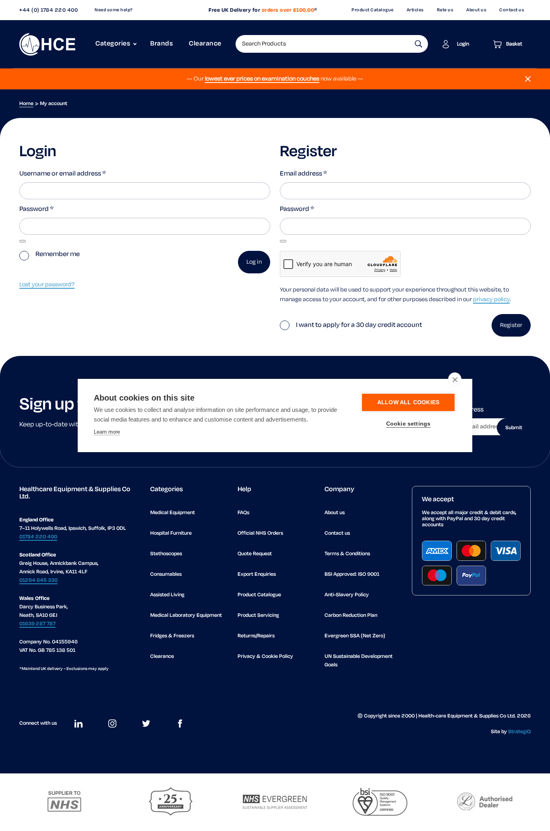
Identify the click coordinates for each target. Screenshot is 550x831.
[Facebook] (180, 723)
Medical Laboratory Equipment (186, 615)
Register (511, 325)
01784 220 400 (38, 537)
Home (26, 104)
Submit (513, 428)
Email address (303, 174)
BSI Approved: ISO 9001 (352, 574)
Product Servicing (258, 615)
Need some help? (114, 10)
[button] (418, 44)
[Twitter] (146, 723)
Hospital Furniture (171, 533)
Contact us (511, 10)
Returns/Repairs (256, 636)
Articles (415, 10)
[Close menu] (528, 79)
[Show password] (22, 241)
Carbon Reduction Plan (351, 615)
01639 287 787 (37, 624)
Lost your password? (46, 284)
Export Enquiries (257, 574)
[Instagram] (112, 723)
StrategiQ (519, 732)
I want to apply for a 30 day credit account (359, 325)
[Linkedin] (78, 723)
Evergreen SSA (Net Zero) (355, 636)
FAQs (243, 513)
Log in (254, 262)
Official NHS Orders (260, 533)
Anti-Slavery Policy (347, 595)
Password (36, 209)
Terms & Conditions (347, 554)
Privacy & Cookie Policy (265, 656)
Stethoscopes (166, 554)
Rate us (445, 10)
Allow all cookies (408, 402)
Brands (161, 44)
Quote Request (255, 554)
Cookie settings (408, 424)
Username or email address (62, 174)
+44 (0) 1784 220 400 (48, 10)
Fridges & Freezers (172, 636)
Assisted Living (167, 595)
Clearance (205, 44)
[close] (454, 379)
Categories (112, 44)
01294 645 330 (38, 580)
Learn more (107, 432)
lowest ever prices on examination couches (262, 79)
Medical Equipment (172, 513)
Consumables (166, 574)
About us (476, 10)
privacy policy (491, 299)
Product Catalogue (373, 10)
